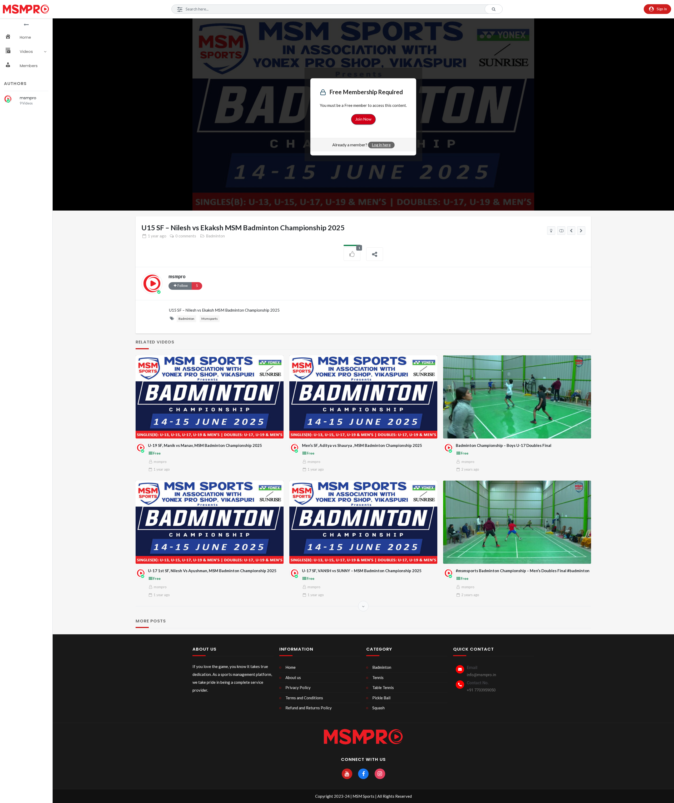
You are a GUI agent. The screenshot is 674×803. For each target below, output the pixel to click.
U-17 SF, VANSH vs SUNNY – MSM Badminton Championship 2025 (362, 570)
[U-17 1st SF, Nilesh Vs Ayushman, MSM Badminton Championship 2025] (210, 522)
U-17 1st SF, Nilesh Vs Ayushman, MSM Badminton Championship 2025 (212, 570)
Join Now (363, 119)
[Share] (374, 254)
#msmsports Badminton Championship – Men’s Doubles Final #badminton (522, 570)
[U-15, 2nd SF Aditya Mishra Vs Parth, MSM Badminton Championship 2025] (581, 230)
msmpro (28, 98)
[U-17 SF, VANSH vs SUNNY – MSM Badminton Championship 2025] (363, 522)
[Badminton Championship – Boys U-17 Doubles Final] (517, 396)
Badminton (215, 235)
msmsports (209, 319)
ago (157, 235)
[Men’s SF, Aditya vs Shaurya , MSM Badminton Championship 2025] (363, 396)
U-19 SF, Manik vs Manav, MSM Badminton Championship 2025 (205, 445)
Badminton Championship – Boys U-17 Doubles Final (503, 445)
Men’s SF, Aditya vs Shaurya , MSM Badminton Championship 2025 (362, 445)
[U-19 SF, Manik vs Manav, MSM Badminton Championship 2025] (210, 396)
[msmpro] (8, 99)
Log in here (381, 145)
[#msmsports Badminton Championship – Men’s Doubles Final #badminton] (517, 522)
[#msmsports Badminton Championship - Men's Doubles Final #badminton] (571, 230)
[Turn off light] (551, 230)
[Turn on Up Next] (561, 230)
